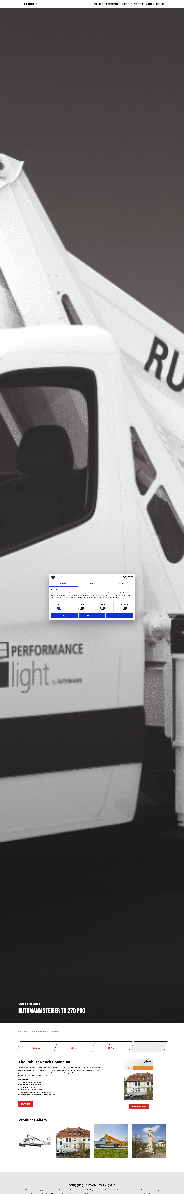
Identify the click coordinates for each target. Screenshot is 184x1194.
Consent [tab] (63, 583)
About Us (149, 4)
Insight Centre (139, 4)
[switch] (81, 608)
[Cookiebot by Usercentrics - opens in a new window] (124, 577)
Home (20, 1031)
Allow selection (92, 616)
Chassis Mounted (29, 1003)
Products (97, 4)
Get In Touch (160, 4)
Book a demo (25, 1104)
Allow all (119, 616)
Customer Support (111, 4)
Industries (125, 4)
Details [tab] (92, 583)
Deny (64, 616)
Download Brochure (138, 1106)
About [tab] (121, 583)
